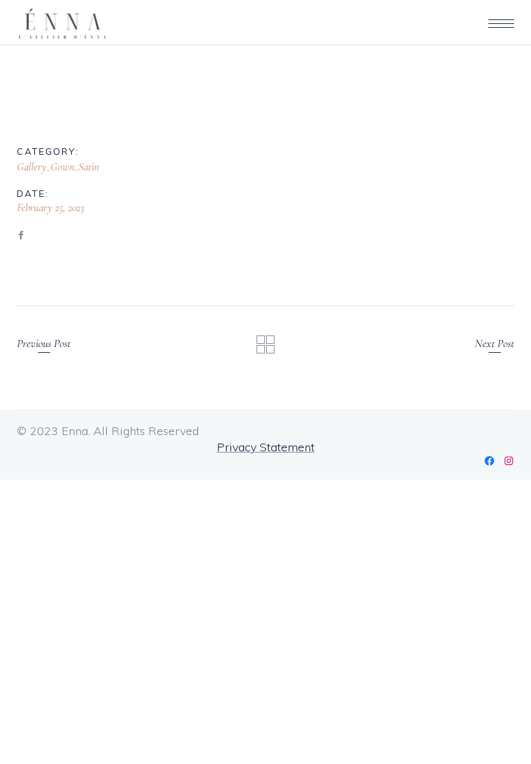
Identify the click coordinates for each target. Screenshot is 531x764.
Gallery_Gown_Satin (58, 167)
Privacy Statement (266, 447)
